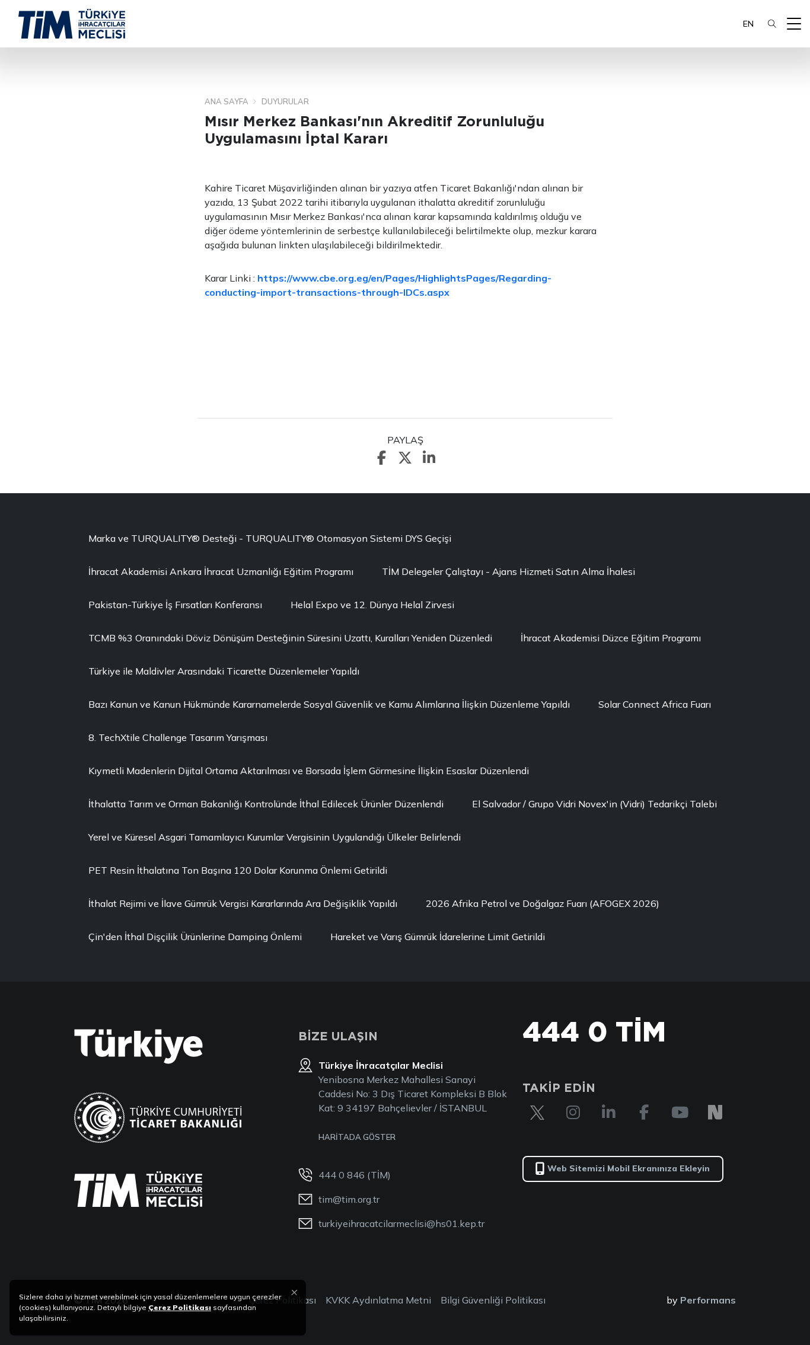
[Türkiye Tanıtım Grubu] (138, 1046)
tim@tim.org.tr (349, 1199)
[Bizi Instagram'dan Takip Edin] (573, 1112)
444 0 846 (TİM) (354, 1175)
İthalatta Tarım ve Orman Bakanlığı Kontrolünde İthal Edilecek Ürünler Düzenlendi (266, 804)
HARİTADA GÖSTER (357, 1137)
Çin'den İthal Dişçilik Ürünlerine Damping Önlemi (195, 937)
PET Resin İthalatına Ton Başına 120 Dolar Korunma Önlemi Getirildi (237, 870)
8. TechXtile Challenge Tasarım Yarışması (177, 737)
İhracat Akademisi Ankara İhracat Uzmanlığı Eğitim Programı (220, 571)
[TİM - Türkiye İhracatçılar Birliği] (71, 24)
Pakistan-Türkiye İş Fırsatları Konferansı (175, 605)
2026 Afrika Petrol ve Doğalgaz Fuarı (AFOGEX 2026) (542, 903)
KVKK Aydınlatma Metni (378, 1300)
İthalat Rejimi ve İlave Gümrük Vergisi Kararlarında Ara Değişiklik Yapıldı (242, 903)
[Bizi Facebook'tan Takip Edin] (644, 1112)
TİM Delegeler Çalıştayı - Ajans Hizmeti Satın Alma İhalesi (508, 571)
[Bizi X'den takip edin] (537, 1112)
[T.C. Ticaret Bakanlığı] (158, 1117)
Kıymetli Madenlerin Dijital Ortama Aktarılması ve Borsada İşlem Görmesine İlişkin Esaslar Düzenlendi (308, 771)
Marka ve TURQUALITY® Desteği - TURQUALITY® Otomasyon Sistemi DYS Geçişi (269, 538)
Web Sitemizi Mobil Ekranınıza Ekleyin (628, 1168)
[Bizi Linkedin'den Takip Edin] (608, 1112)
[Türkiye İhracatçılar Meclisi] (138, 1189)
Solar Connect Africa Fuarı (654, 704)
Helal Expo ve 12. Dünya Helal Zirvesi (372, 605)
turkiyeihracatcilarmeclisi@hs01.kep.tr (401, 1223)
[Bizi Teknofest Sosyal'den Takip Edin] (715, 1112)
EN (748, 23)
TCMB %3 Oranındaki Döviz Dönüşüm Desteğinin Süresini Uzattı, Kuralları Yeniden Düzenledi (290, 638)
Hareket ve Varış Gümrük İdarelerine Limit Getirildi (437, 937)
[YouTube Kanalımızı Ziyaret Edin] (679, 1112)
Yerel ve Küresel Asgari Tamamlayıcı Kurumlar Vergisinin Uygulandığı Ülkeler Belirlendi (274, 837)
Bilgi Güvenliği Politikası (493, 1300)
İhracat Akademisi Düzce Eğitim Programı (611, 638)
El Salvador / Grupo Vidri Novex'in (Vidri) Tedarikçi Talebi (594, 804)
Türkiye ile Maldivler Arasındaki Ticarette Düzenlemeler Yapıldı (223, 671)
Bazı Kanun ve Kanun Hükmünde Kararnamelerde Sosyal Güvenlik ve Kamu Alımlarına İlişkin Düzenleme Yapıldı (329, 704)
